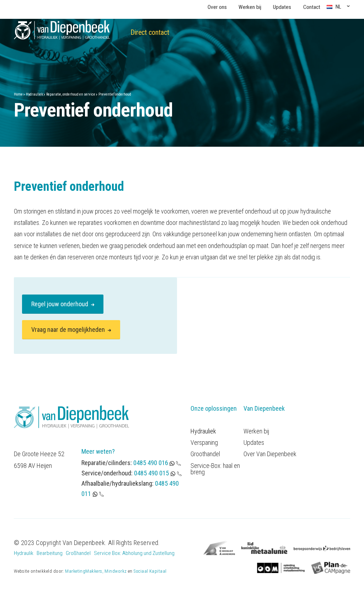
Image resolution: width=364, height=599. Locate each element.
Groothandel (205, 454)
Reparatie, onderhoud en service (70, 94)
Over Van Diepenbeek (269, 454)
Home (18, 94)
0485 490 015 (151, 473)
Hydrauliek (34, 94)
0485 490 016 (151, 462)
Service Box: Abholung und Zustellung (134, 553)
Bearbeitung (50, 553)
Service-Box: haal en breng (215, 469)
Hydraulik (23, 553)
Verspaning (204, 442)
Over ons (217, 7)
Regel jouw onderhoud (60, 304)
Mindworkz (116, 571)
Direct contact (149, 32)
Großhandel (78, 553)
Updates (282, 7)
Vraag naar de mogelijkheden (68, 329)
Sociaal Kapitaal (150, 571)
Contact (311, 7)
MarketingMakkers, (84, 571)
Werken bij (250, 7)
